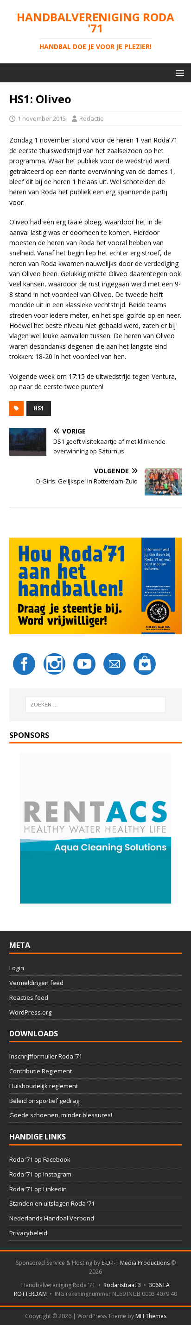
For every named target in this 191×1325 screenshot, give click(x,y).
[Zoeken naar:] (95, 704)
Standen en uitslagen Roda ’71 (52, 1203)
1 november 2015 (42, 118)
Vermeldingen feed (36, 982)
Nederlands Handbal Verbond (51, 1218)
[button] (178, 72)
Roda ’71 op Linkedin (38, 1189)
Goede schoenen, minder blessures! (60, 1115)
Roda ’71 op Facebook (39, 1159)
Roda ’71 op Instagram (40, 1174)
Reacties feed (28, 997)
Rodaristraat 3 (122, 1285)
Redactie (91, 118)
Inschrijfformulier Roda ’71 (45, 1056)
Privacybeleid (28, 1233)
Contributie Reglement (40, 1071)
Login (16, 968)
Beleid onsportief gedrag (44, 1100)
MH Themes (150, 1316)
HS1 (38, 408)
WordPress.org (30, 1012)
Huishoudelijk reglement (43, 1086)
